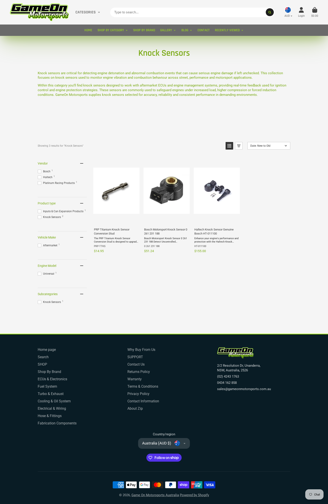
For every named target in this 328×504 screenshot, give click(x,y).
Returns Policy (138, 372)
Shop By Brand (49, 372)
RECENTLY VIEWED (227, 30)
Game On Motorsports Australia (155, 495)
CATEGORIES (85, 12)
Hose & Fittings (50, 416)
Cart (314, 12)
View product (116, 219)
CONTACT (203, 30)
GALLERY (166, 30)
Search (43, 357)
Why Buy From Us (141, 350)
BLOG (184, 30)
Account (301, 12)
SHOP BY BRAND (144, 30)
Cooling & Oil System (54, 401)
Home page (47, 350)
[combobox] (192, 12)
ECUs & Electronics (52, 379)
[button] (229, 146)
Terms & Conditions (142, 386)
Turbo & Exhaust (51, 394)
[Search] (270, 12)
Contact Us (136, 364)
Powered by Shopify (194, 495)
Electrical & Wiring (52, 408)
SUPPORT (135, 357)
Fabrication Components (57, 423)
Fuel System (47, 386)
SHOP (42, 364)
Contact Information (143, 401)
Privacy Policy (138, 394)
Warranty (134, 379)
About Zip (135, 408)
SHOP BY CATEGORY (111, 30)
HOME (88, 30)
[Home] (39, 12)
